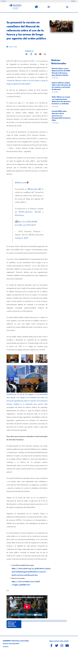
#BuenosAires (33, 189)
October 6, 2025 (21, 238)
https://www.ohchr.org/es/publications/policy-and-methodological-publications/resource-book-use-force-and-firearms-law (31, 571)
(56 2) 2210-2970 (14, 643)
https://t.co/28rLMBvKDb (27, 221)
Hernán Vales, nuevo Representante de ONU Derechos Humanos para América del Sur (61, 71)
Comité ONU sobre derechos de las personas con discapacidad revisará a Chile (61, 115)
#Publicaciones (20, 182)
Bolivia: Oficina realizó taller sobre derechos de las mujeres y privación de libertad (61, 86)
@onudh (38, 212)
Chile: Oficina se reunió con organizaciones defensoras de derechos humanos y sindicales (61, 100)
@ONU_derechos (25, 212)
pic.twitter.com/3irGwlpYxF (25, 225)
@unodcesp (19, 215)
